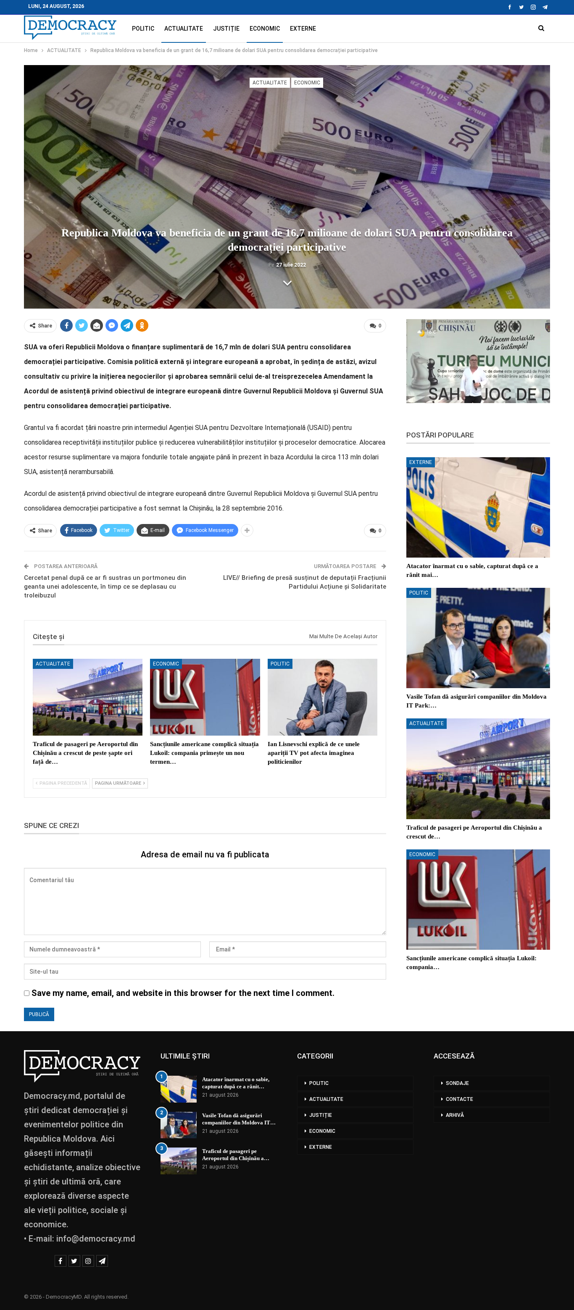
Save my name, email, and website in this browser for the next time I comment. (183, 993)
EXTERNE (303, 28)
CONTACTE (459, 1099)
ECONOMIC (265, 28)
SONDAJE (457, 1083)
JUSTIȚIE (226, 28)
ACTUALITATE (183, 28)
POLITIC (143, 28)
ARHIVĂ (455, 1115)
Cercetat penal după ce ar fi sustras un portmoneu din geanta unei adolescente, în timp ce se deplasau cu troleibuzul (105, 586)
